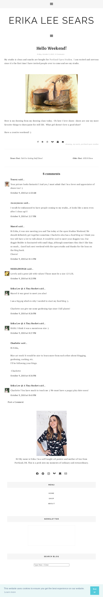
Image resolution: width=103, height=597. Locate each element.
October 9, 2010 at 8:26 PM (23, 313)
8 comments (59, 54)
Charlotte (15, 343)
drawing (69, 144)
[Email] (66, 473)
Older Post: (83, 158)
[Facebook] (37, 473)
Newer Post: (26, 158)
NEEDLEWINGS (18, 268)
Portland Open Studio (60, 59)
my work (76, 144)
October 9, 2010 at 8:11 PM (23, 259)
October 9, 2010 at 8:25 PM (23, 278)
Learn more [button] (10, 592)
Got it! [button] (94, 590)
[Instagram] (48, 473)
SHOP (51, 498)
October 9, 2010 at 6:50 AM (23, 192)
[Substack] (60, 473)
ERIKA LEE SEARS (51, 20)
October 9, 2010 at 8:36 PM (23, 375)
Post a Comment (16, 402)
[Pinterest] (43, 473)
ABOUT (51, 504)
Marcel (14, 226)
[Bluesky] (54, 473)
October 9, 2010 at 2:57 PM (23, 216)
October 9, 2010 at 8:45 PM (23, 395)
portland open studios (90, 144)
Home (51, 493)
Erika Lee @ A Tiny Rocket (24, 288)
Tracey (14, 179)
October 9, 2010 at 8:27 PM (23, 333)
